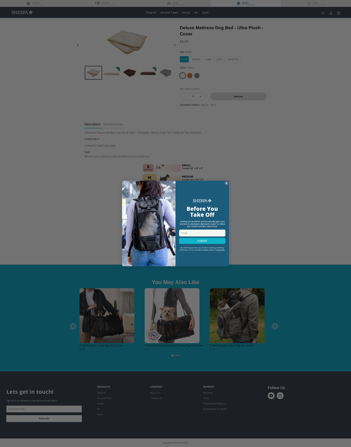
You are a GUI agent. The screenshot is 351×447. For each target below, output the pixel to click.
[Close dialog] (226, 183)
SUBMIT (202, 241)
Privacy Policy (220, 250)
